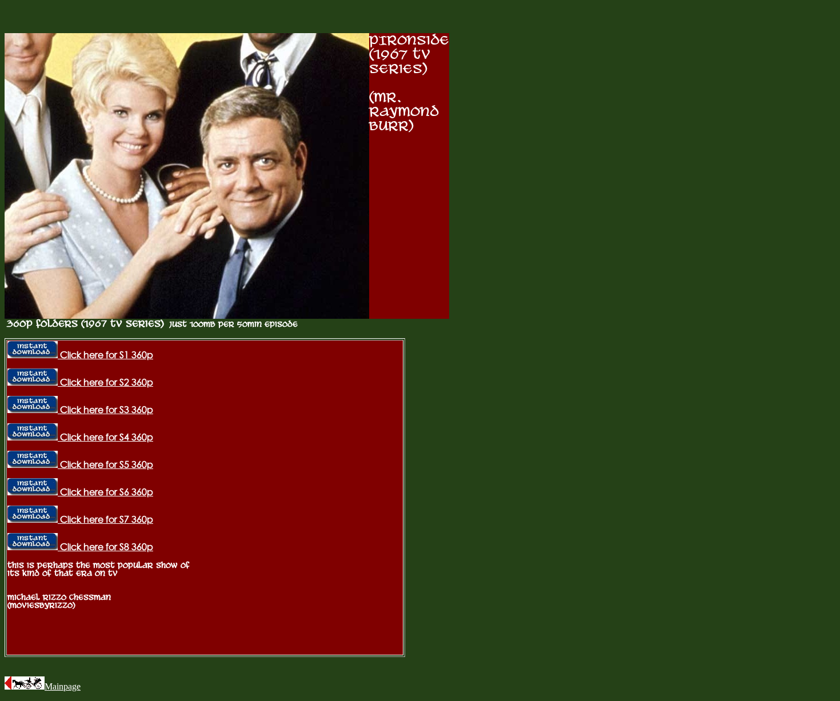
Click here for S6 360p (105, 492)
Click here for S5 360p (105, 464)
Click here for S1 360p (105, 354)
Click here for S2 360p (105, 382)
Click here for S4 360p (105, 437)
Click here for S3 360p (105, 409)
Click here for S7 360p (105, 519)
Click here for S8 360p (105, 546)
